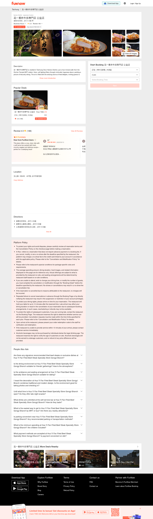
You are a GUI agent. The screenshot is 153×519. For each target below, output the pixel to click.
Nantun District (18, 15)
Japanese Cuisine (28, 15)
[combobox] (114, 75)
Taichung (15, 9)
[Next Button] (137, 446)
